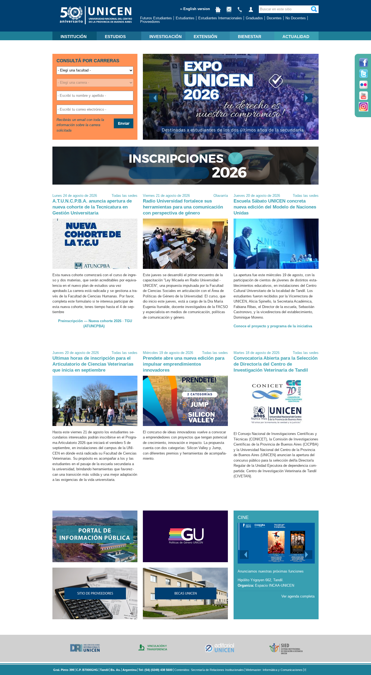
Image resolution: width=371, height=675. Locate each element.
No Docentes (295, 18)
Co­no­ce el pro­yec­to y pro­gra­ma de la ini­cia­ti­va (273, 326)
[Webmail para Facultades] (229, 11)
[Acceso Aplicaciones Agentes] (250, 11)
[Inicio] (218, 11)
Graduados (254, 18)
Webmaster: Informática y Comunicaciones (274, 669)
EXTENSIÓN (205, 36)
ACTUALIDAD (295, 36)
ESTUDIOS (115, 36)
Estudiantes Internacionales (220, 18)
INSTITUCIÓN (74, 36)
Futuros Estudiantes (156, 18)
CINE (243, 517)
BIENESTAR (249, 36)
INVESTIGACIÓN (165, 36)
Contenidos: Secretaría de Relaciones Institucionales (209, 669)
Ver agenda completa (298, 596)
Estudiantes (185, 18)
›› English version (195, 9)
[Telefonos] (240, 11)
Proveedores (150, 22)
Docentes (274, 18)
